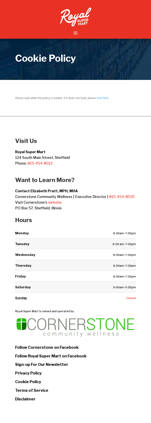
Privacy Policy (28, 373)
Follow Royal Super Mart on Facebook (51, 356)
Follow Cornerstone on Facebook (47, 347)
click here (103, 98)
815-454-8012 (40, 163)
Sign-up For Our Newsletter (41, 364)
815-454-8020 (122, 197)
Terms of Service (31, 390)
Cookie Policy (28, 381)
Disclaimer (25, 399)
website (55, 202)
